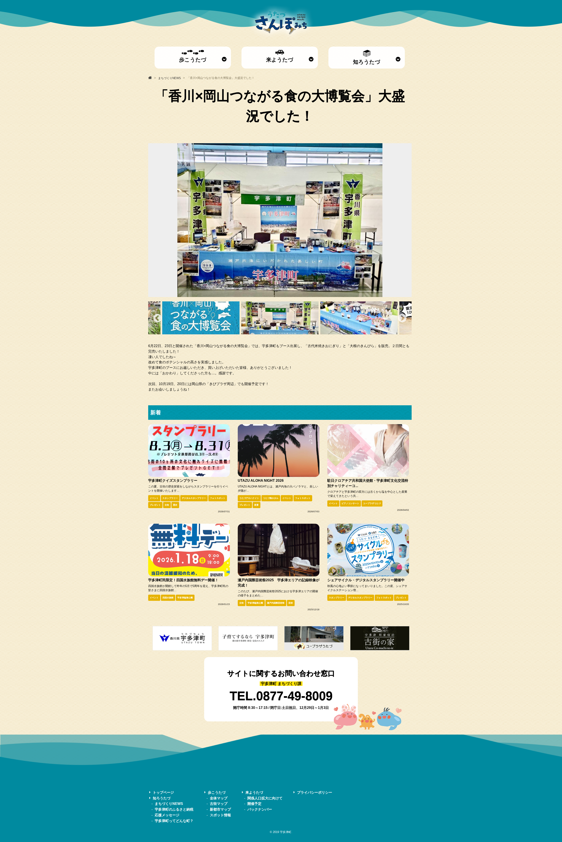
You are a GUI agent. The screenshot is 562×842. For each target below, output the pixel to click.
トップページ (163, 792)
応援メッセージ (167, 815)
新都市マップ (220, 809)
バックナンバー (259, 809)
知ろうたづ (366, 62)
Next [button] (402, 318)
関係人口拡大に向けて (265, 798)
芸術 (290, 603)
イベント (154, 498)
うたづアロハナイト (249, 498)
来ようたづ (279, 60)
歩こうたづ (192, 60)
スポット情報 (220, 815)
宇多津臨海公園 (185, 597)
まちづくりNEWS (169, 804)
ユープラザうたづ (372, 503)
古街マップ (218, 804)
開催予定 (254, 804)
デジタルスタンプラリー (194, 498)
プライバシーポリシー (314, 792)
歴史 (175, 505)
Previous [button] (157, 318)
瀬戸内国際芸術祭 (276, 603)
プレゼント (155, 505)
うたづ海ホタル (270, 498)
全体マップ (218, 798)
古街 (167, 505)
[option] (280, 220)
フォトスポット (217, 498)
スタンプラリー (170, 498)
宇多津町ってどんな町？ (174, 820)
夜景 (256, 505)
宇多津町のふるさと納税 (174, 809)
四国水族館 (167, 597)
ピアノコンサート (350, 503)
